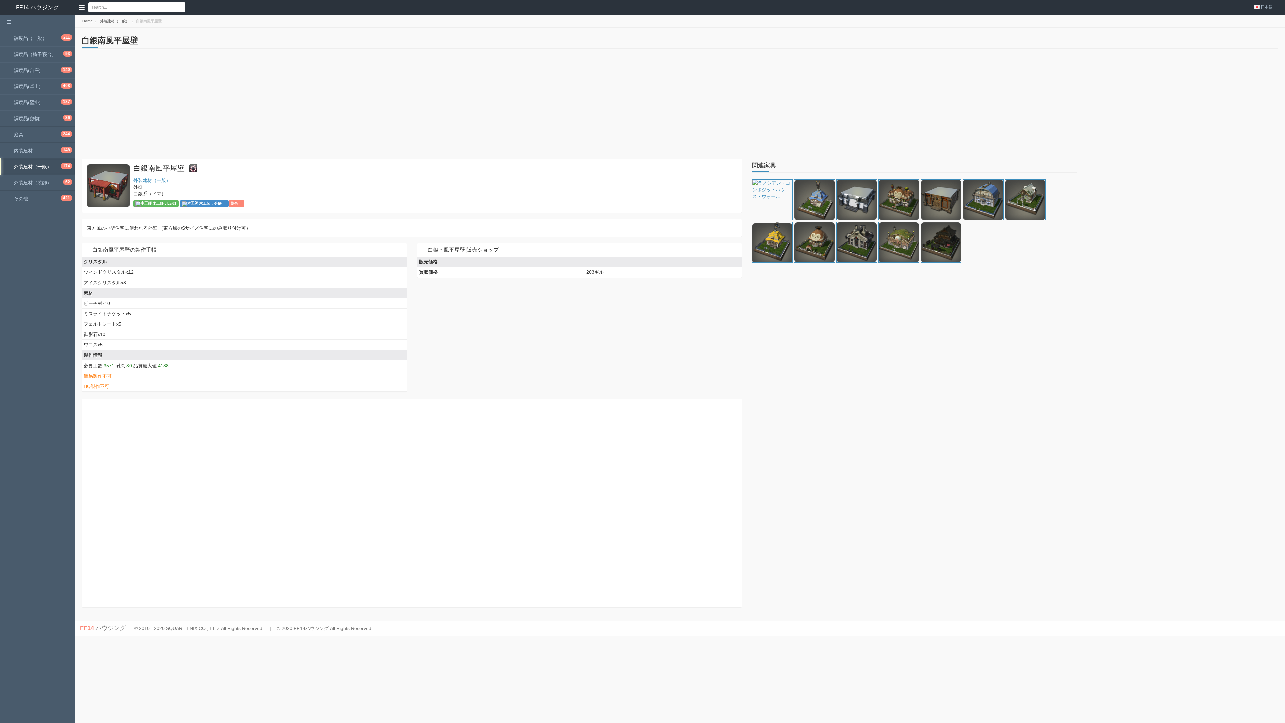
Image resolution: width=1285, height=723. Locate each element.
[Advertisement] (282, 105)
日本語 (1267, 7)
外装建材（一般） (114, 21)
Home (87, 21)
